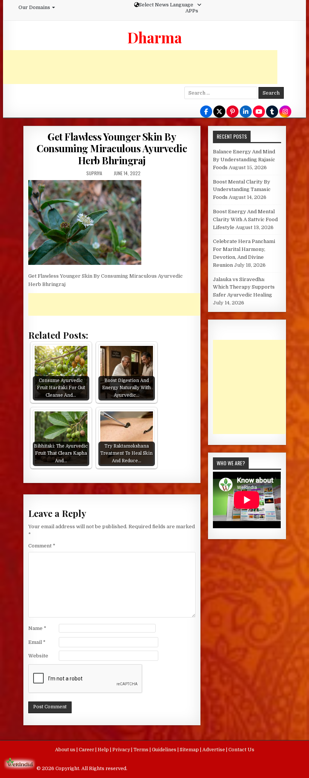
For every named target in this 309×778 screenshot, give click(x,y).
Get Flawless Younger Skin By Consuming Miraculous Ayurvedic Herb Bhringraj (112, 148)
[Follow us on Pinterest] (232, 112)
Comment (41, 546)
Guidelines (164, 749)
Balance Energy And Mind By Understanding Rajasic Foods (244, 159)
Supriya (94, 173)
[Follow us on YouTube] (259, 112)
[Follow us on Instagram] (285, 112)
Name (37, 628)
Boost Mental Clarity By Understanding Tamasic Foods (242, 189)
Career (87, 749)
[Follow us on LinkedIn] (246, 112)
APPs (191, 11)
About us (65, 749)
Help (104, 749)
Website (38, 656)
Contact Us (241, 749)
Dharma (154, 37)
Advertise (214, 749)
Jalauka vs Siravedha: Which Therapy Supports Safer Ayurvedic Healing (244, 287)
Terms (141, 749)
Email (37, 642)
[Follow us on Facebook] (206, 112)
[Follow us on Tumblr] (272, 112)
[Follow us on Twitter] (219, 112)
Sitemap (190, 749)
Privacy (121, 749)
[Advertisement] (140, 67)
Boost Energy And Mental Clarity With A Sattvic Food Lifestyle (245, 219)
